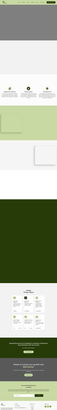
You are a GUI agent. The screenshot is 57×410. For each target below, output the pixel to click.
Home (19, 2)
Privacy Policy (42, 2)
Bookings (32, 2)
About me (23, 2)
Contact (37, 2)
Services (27, 2)
